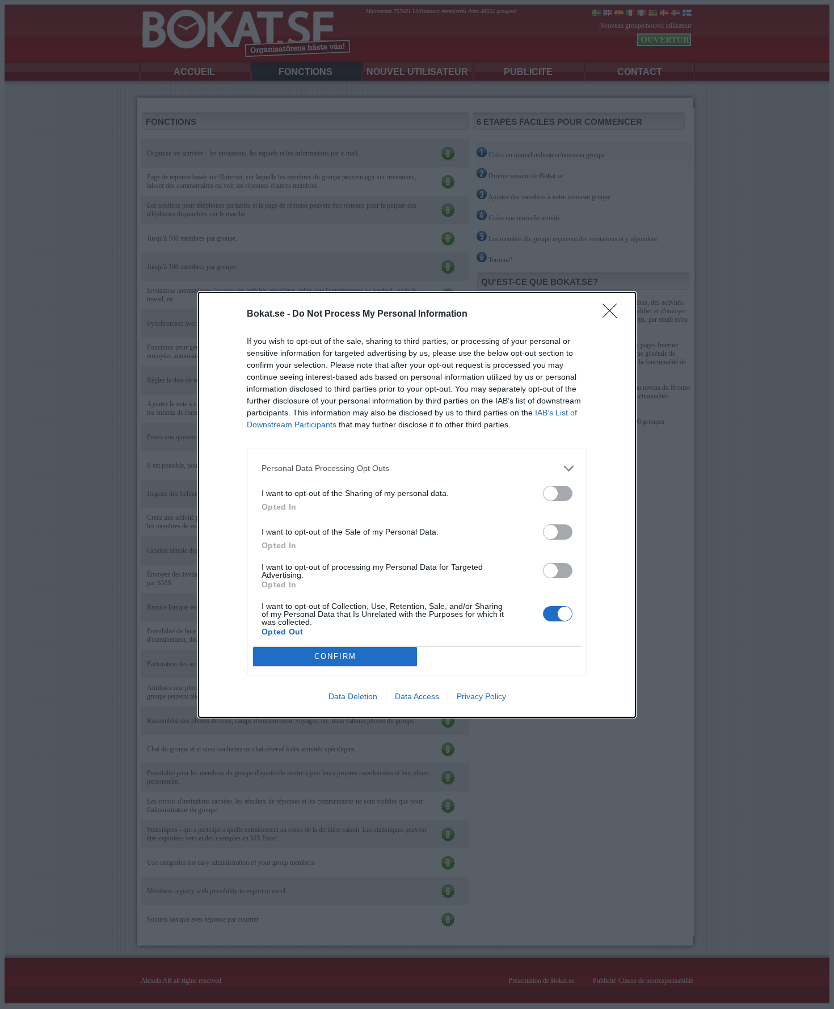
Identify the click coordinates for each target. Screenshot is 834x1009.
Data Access (417, 696)
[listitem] (417, 468)
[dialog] (417, 504)
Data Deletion (352, 696)
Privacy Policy (481, 696)
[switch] (557, 493)
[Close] (613, 314)
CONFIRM (335, 656)
